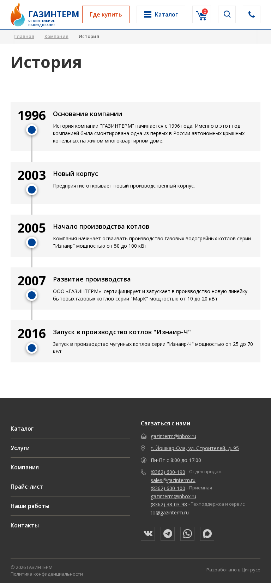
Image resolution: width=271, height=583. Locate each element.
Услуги (20, 448)
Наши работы (30, 506)
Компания (25, 467)
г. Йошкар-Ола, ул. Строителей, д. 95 (195, 448)
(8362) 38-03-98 (169, 504)
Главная (24, 36)
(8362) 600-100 (168, 488)
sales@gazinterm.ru (173, 480)
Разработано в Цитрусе (233, 569)
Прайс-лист (27, 486)
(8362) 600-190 (168, 472)
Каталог (22, 428)
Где (106, 14)
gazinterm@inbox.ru (173, 436)
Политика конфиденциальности (47, 574)
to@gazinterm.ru (170, 512)
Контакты (25, 525)
